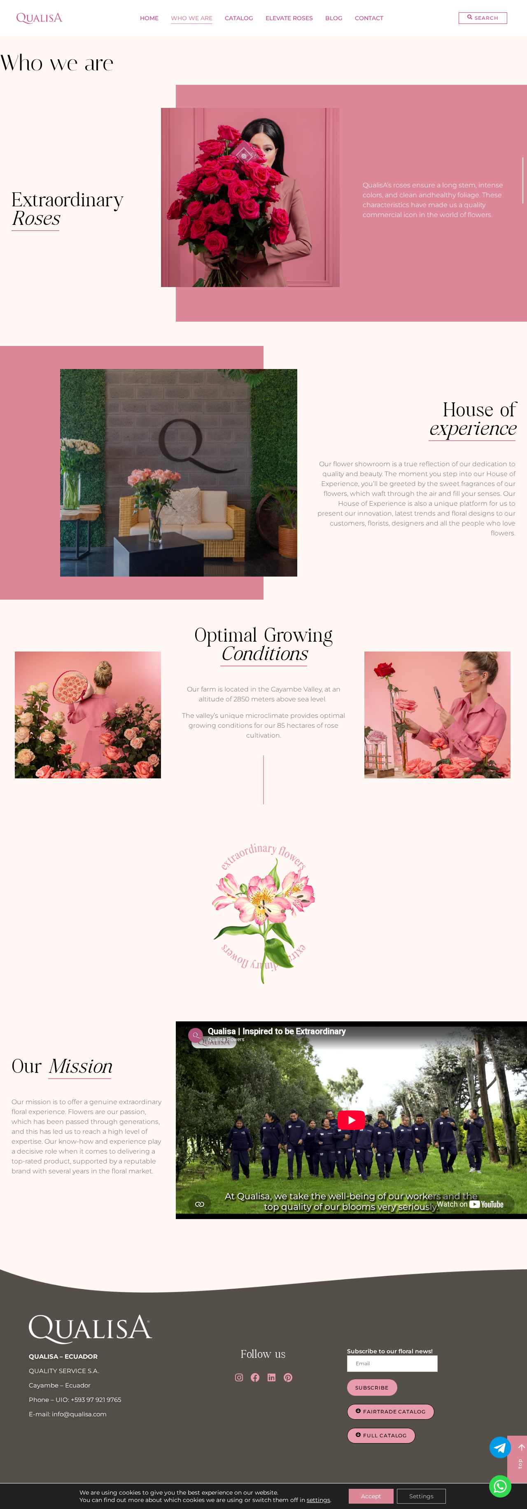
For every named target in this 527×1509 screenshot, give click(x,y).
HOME (149, 18)
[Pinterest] (288, 1378)
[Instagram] (239, 1378)
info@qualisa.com (79, 1414)
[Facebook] (255, 1378)
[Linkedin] (272, 1378)
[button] (483, 18)
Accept (371, 1496)
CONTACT (369, 18)
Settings (421, 1496)
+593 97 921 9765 (96, 1400)
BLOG (334, 18)
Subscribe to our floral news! (390, 1351)
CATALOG (239, 18)
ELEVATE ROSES (289, 18)
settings (318, 1500)
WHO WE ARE (191, 18)
